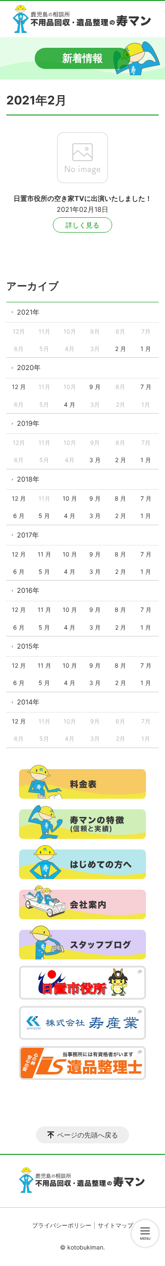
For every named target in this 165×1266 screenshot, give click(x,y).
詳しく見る (82, 225)
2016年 (28, 590)
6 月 (19, 515)
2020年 (29, 367)
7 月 (145, 386)
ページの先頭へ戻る (87, 1135)
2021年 (28, 312)
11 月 (44, 554)
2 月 (120, 348)
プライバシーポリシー (61, 1225)
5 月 (44, 515)
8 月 (120, 498)
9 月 (95, 386)
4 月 (69, 404)
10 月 (70, 498)
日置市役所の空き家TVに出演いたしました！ (83, 198)
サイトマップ (115, 1225)
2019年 (28, 423)
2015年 (28, 646)
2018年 (28, 479)
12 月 (19, 386)
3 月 (95, 459)
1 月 (145, 348)
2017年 (28, 535)
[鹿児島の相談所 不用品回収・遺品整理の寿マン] (82, 19)
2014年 (28, 702)
